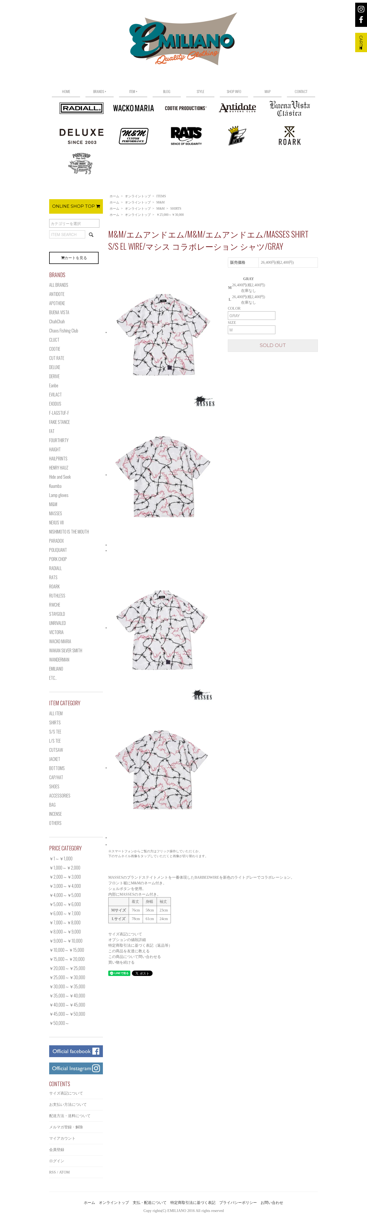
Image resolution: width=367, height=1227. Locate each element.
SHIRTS (175, 208)
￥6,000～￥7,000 (65, 913)
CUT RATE (56, 358)
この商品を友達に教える (129, 951)
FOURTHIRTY (59, 440)
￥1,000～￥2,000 (64, 867)
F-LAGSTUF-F (59, 413)
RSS (52, 1172)
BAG (52, 805)
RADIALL (55, 568)
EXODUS (55, 403)
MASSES (55, 513)
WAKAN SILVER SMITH (65, 650)
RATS (53, 577)
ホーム (114, 196)
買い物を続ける (121, 962)
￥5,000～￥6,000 (65, 904)
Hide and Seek (60, 477)
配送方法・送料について (70, 1116)
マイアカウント (62, 1138)
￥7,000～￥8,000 (65, 922)
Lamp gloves (59, 495)
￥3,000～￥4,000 (65, 886)
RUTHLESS (57, 595)
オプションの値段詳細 (127, 940)
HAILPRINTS (58, 458)
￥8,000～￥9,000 (65, 931)
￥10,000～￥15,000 (66, 950)
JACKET (54, 759)
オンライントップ (138, 196)
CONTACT (301, 91)
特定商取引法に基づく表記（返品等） (140, 945)
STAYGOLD (57, 614)
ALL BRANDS (58, 285)
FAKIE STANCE (59, 422)
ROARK (54, 586)
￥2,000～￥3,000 (65, 877)
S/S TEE (55, 731)
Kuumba (55, 486)
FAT (52, 431)
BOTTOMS (57, 768)
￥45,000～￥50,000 (67, 1014)
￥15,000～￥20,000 (67, 959)
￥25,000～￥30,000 (170, 215)
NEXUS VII (56, 522)
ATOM (64, 1172)
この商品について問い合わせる (134, 957)
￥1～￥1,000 (61, 858)
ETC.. (53, 678)
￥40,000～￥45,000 (67, 1004)
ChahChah (57, 321)
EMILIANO (56, 669)
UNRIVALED (57, 623)
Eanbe (53, 385)
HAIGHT (55, 449)
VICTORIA (56, 632)
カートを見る (75, 258)
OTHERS (55, 823)
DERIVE (54, 376)
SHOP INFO (234, 91)
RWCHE (54, 605)
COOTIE (54, 349)
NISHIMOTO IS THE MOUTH (69, 531)
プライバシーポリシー (238, 1203)
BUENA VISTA (59, 312)
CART (360, 40)
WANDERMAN (59, 659)
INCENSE (55, 814)
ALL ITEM (56, 713)
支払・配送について (150, 1203)
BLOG (166, 91)
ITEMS (161, 196)
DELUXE (54, 367)
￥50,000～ (59, 1023)
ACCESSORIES (59, 795)
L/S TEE (55, 741)
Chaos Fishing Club (63, 330)
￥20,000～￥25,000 (67, 968)
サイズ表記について (125, 934)
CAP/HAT (56, 777)
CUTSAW (56, 750)
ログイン (56, 1161)
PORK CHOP (58, 559)
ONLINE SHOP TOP (74, 206)
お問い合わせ (272, 1203)
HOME (66, 91)
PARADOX (56, 541)
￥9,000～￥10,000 (65, 941)
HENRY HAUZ (58, 467)
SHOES (54, 786)
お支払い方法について (68, 1105)
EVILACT (55, 394)
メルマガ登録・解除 (66, 1127)
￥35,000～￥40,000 (67, 995)
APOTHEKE (57, 303)
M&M (160, 202)
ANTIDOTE (56, 294)
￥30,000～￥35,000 (67, 986)
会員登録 (56, 1150)
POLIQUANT (58, 550)
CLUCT (54, 340)
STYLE (200, 91)
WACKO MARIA (60, 641)
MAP (268, 91)
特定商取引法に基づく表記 (192, 1203)
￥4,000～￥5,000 (65, 895)
